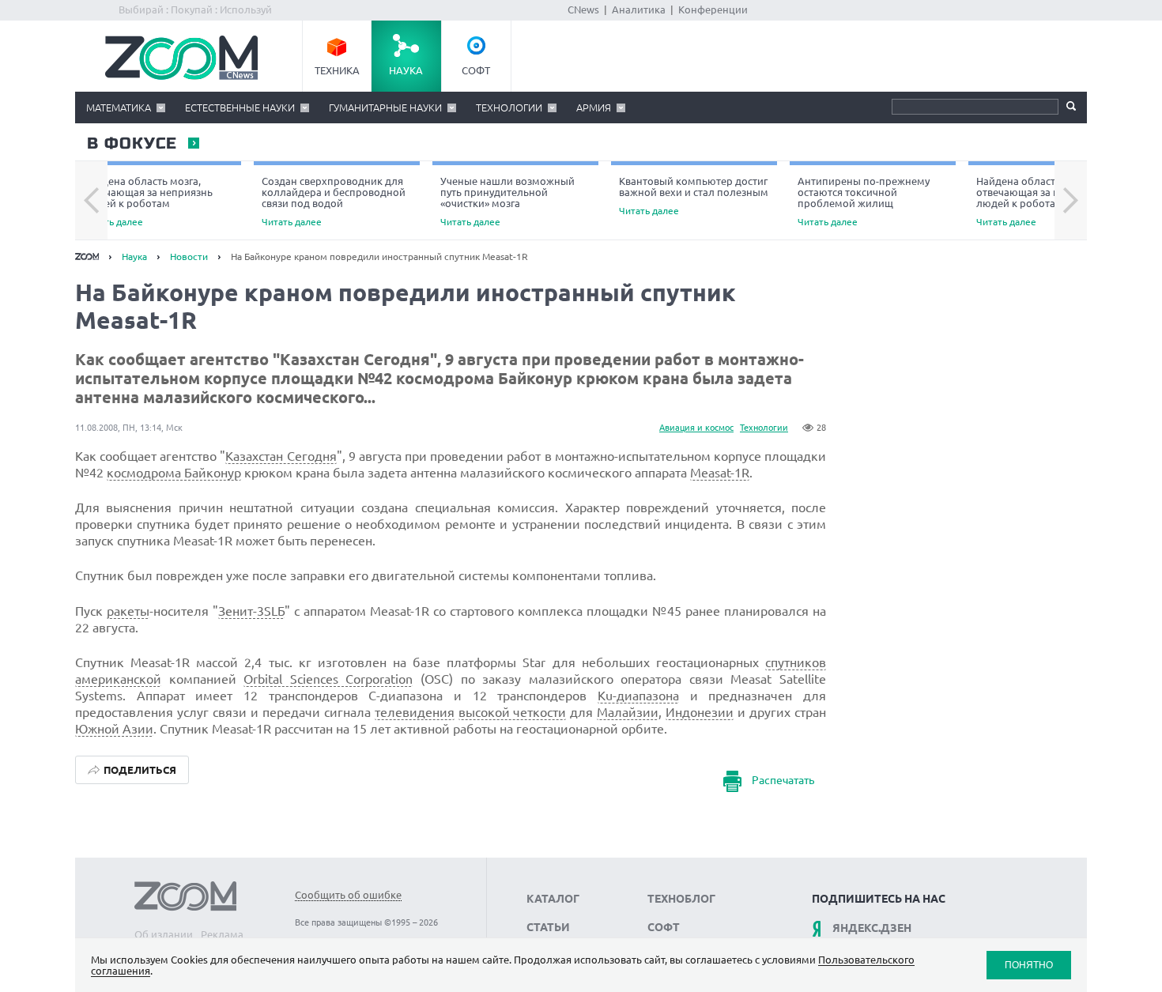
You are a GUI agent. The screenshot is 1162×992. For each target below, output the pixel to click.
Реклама (222, 934)
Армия (593, 107)
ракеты (128, 611)
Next (1070, 200)
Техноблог (681, 898)
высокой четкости (512, 712)
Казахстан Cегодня (280, 456)
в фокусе (131, 143)
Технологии (509, 107)
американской (118, 679)
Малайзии (627, 712)
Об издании (163, 934)
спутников (795, 662)
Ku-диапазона (638, 695)
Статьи (548, 927)
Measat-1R (719, 473)
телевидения (415, 712)
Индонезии (700, 712)
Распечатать (783, 780)
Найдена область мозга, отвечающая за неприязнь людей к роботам (148, 201)
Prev (91, 200)
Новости (189, 256)
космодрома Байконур (174, 473)
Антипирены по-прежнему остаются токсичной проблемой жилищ (864, 201)
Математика (118, 107)
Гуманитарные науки (385, 107)
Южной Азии (114, 729)
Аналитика (639, 9)
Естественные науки (240, 107)
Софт (476, 70)
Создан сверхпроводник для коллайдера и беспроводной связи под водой (334, 201)
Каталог (552, 898)
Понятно (1029, 965)
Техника (337, 70)
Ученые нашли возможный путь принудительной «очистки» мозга (507, 201)
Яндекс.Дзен (871, 928)
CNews (583, 9)
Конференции (713, 9)
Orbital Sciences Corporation (328, 679)
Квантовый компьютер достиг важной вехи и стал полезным (693, 195)
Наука (406, 70)
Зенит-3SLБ (251, 611)
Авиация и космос (696, 427)
